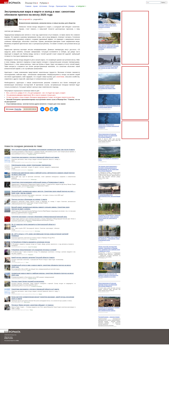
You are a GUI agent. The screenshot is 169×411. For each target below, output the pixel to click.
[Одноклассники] (47, 109)
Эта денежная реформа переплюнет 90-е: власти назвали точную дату (31, 95)
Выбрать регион (8, 338)
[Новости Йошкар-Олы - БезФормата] (10, 2)
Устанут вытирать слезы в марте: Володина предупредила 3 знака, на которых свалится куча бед (40, 97)
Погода (51, 6)
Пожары (71, 6)
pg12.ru (9, 26)
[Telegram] (51, 109)
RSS (17, 340)
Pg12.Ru (18, 109)
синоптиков (60, 77)
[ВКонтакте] (42, 109)
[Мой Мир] (56, 109)
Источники (43, 6)
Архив (35, 6)
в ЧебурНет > (81, 6)
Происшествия (61, 6)
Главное (28, 6)
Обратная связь (8, 337)
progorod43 (26, 19)
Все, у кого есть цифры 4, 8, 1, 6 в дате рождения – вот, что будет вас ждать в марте (35, 93)
